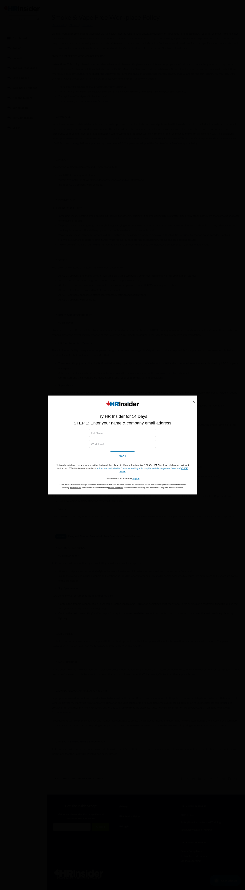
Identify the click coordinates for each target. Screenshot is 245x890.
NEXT (122, 455)
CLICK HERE (152, 465)
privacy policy (75, 487)
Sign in (136, 478)
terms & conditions (115, 487)
